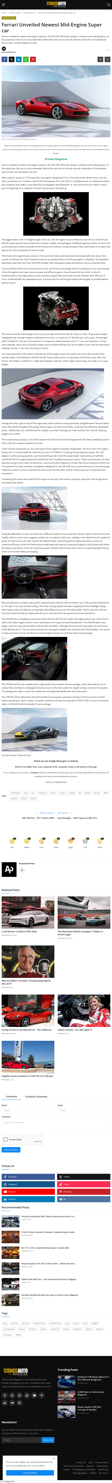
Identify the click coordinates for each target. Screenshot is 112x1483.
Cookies (66, 1469)
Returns (90, 1466)
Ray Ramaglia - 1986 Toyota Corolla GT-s (77, 818)
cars (26, 793)
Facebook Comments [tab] (36, 1096)
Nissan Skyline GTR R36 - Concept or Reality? (89, 1408)
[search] (108, 5)
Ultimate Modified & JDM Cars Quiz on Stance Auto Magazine (49, 1295)
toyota (21, 1329)
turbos (72, 793)
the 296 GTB (53, 164)
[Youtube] (34, 1395)
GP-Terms (103, 1473)
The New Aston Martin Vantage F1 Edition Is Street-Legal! (80, 933)
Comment (6, 1116)
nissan (76, 1323)
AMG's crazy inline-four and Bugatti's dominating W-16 (46, 184)
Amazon (34, 772)
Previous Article (46, 813)
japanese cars (39, 1323)
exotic (53, 793)
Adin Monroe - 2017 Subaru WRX (38, 818)
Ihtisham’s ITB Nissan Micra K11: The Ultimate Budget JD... (93, 1378)
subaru (89, 1329)
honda (43, 1329)
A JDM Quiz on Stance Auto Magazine (90, 1393)
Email (60, 1105)
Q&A (90, 1462)
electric (33, 798)
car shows (7, 1335)
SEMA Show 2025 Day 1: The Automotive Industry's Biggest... (49, 1279)
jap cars (14, 1323)
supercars (42, 793)
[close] (54, 1458)
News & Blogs (15, 13)
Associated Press (27, 863)
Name (4, 1105)
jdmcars (99, 1329)
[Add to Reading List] (107, 59)
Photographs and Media (84, 1469)
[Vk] (12, 1403)
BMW (18, 1335)
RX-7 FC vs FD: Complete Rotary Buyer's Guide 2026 (45, 1248)
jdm (5, 1323)
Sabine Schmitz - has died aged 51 (75, 1029)
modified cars (55, 1323)
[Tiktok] (27, 1395)
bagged (95, 1323)
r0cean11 (24, 1219)
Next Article (63, 813)
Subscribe (48, 1440)
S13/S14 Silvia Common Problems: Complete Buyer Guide (48, 1232)
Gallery (93, 1473)
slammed (77, 1329)
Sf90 (105, 793)
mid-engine (15, 793)
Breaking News (29, 13)
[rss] (19, 1403)
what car (32, 1329)
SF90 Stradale (42, 263)
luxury (62, 793)
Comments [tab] (11, 1096)
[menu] (3, 5)
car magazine (8, 1329)
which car (55, 1329)
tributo (87, 793)
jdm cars (25, 1323)
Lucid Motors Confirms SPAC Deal (19, 931)
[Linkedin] (5, 1403)
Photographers (80, 1473)
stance (66, 1329)
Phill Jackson (6, 1080)
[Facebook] (5, 1395)
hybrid (23, 798)
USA (67, 1323)
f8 (79, 793)
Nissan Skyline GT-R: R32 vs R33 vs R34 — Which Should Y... (48, 1263)
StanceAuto (6, 987)
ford (85, 1323)
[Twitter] (12, 1395)
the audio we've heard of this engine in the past (35, 479)
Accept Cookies (30, 1472)
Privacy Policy (101, 1462)
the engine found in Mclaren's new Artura (75, 239)
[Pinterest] (42, 1395)
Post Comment (11, 1150)
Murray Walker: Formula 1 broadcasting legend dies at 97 (26, 982)
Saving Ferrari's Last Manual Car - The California (26, 1029)
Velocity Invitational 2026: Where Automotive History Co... (48, 1216)
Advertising (103, 1469)
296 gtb (14, 798)
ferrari (97, 793)
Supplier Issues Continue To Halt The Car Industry (27, 1076)
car (33, 793)
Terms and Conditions (74, 1466)
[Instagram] (19, 1395)
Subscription (102, 1466)
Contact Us (81, 1462)
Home (4, 13)
